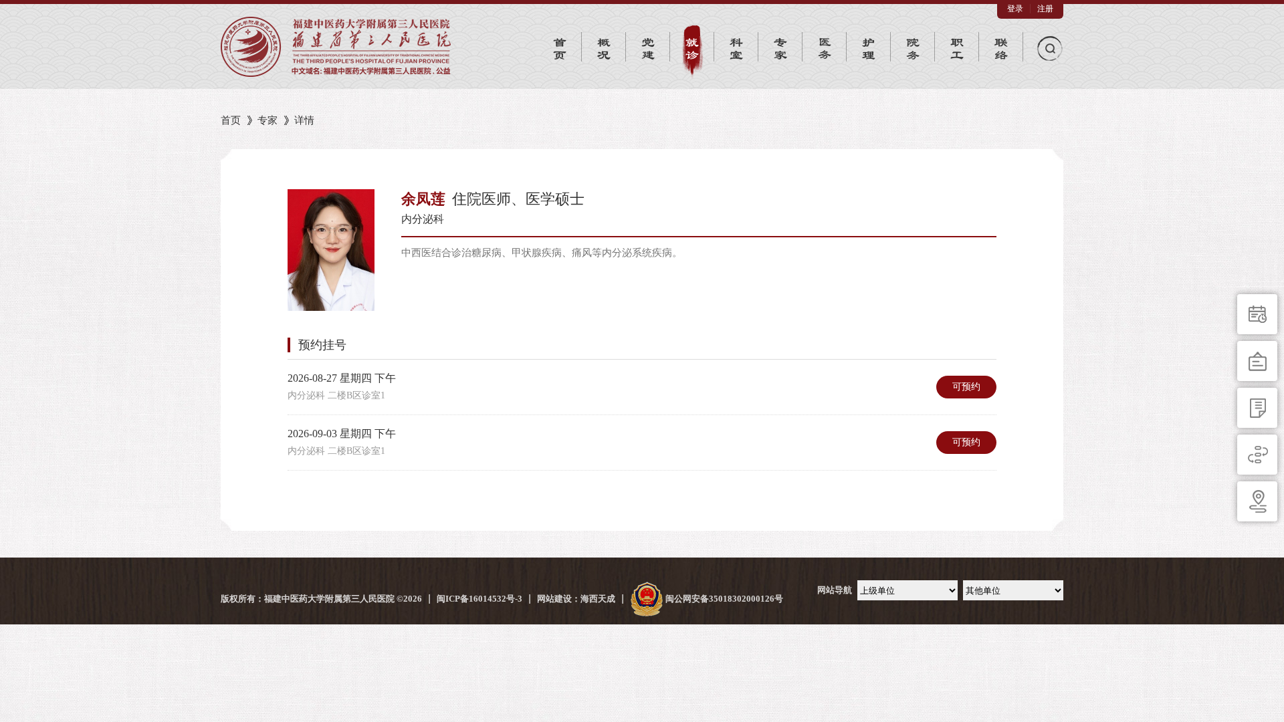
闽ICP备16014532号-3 (479, 599)
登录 (1015, 8)
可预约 (966, 387)
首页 (231, 120)
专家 (267, 120)
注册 (1045, 8)
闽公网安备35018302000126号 (723, 599)
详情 (304, 120)
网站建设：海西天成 (576, 599)
